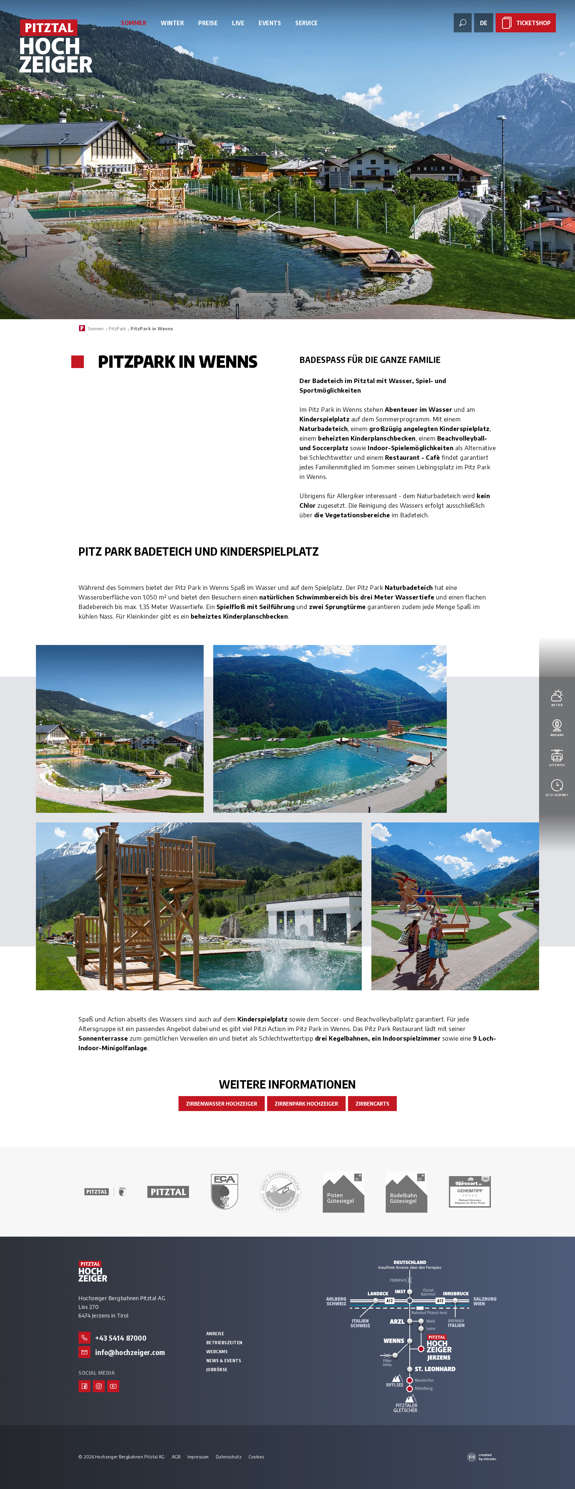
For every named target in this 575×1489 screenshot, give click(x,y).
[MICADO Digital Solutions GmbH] (482, 1457)
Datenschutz (229, 1456)
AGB (176, 1456)
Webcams (217, 1352)
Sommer (96, 328)
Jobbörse (217, 1370)
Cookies (256, 1456)
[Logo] (56, 46)
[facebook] (84, 1386)
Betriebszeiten (224, 1343)
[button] (120, 729)
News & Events (223, 1361)
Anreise (215, 1334)
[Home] (82, 328)
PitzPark (117, 328)
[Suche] (463, 22)
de (483, 22)
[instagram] (99, 1386)
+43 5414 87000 (120, 1337)
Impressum (198, 1456)
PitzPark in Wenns (152, 328)
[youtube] (113, 1386)
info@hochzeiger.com (130, 1352)
